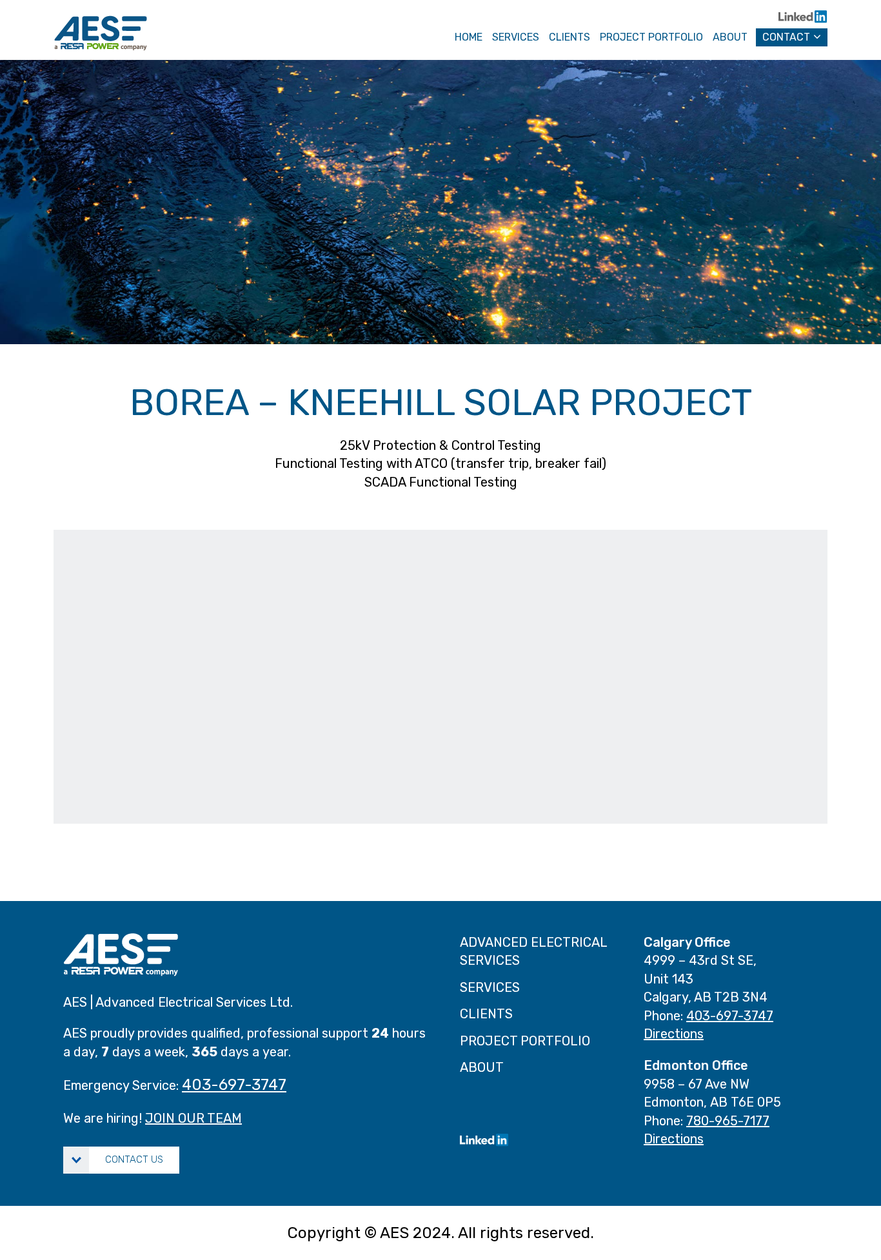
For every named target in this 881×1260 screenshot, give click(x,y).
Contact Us (134, 1159)
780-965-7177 (727, 1121)
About (730, 37)
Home (468, 37)
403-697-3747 (234, 1085)
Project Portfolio (525, 1041)
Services (490, 987)
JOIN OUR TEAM (193, 1118)
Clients (569, 37)
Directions (674, 1034)
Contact (786, 37)
